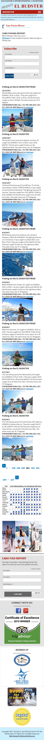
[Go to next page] (17, 477)
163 (37, 468)
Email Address (10, 68)
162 (33, 468)
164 (4, 479)
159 (18, 468)
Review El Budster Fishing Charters (22, 641)
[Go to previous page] (4, 466)
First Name (8, 54)
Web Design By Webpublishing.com (22, 736)
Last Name (8, 61)
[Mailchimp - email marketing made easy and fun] (36, 593)
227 (12, 479)
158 (13, 468)
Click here (6, 38)
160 (23, 468)
